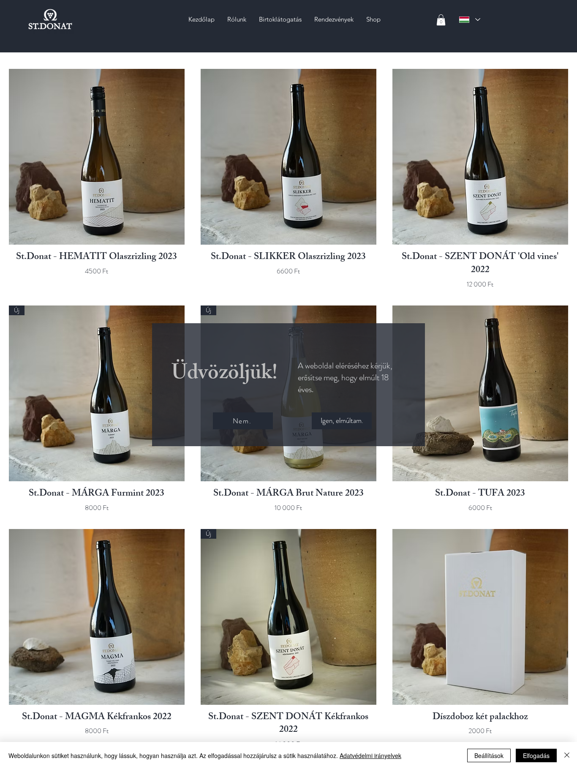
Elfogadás (536, 755)
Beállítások (489, 755)
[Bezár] (567, 755)
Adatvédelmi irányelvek (370, 755)
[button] (342, 420)
